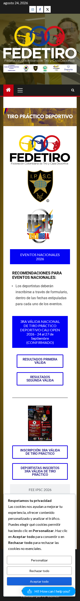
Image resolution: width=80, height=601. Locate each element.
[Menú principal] (20, 90)
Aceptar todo (39, 581)
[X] (47, 9)
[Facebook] (40, 9)
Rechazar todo (39, 571)
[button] (49, 591)
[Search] (73, 90)
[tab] (40, 256)
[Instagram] (32, 9)
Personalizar (39, 560)
